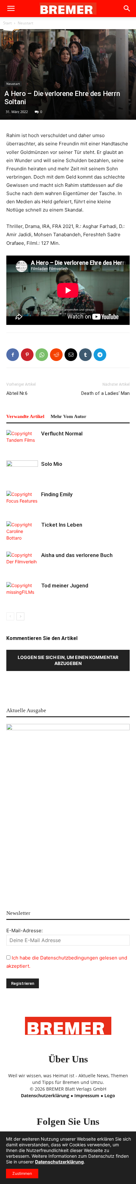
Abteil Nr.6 (17, 393)
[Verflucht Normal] (22, 441)
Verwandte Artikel (25, 416)
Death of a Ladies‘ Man (105, 393)
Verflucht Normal (62, 433)
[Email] (71, 354)
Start (7, 23)
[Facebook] (12, 354)
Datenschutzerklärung (45, 1095)
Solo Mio (51, 464)
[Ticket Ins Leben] (22, 532)
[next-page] (20, 616)
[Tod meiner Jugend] (22, 593)
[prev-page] (10, 616)
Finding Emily (56, 494)
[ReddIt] (56, 354)
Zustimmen (22, 1173)
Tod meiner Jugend (64, 585)
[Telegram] (100, 354)
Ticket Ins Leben (61, 525)
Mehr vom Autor (68, 416)
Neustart (25, 23)
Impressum (86, 1095)
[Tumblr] (85, 354)
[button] (11, 8)
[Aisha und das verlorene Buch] (22, 562)
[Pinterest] (27, 354)
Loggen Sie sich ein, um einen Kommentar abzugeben (68, 660)
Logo (109, 1095)
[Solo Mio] (22, 471)
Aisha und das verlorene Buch (77, 555)
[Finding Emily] (22, 502)
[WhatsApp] (41, 354)
